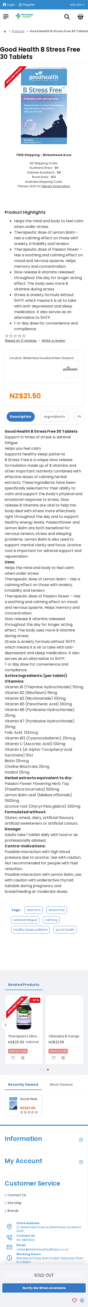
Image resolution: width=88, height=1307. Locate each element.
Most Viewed (61, 1084)
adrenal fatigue (25, 920)
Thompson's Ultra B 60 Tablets (25, 1036)
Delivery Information (56, 186)
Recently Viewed (23, 1084)
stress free (57, 910)
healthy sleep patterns (30, 929)
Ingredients (54, 416)
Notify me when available (44, 1288)
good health (65, 929)
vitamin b (34, 910)
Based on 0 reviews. (21, 340)
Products (18, 31)
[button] (5, 1025)
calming (51, 920)
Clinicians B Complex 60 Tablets (65, 1036)
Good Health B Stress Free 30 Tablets (30, 1099)
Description (20, 416)
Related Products (23, 984)
